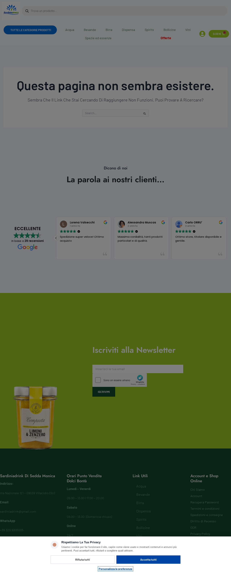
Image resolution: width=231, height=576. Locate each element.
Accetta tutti (148, 559)
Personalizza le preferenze (115, 568)
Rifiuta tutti (82, 559)
